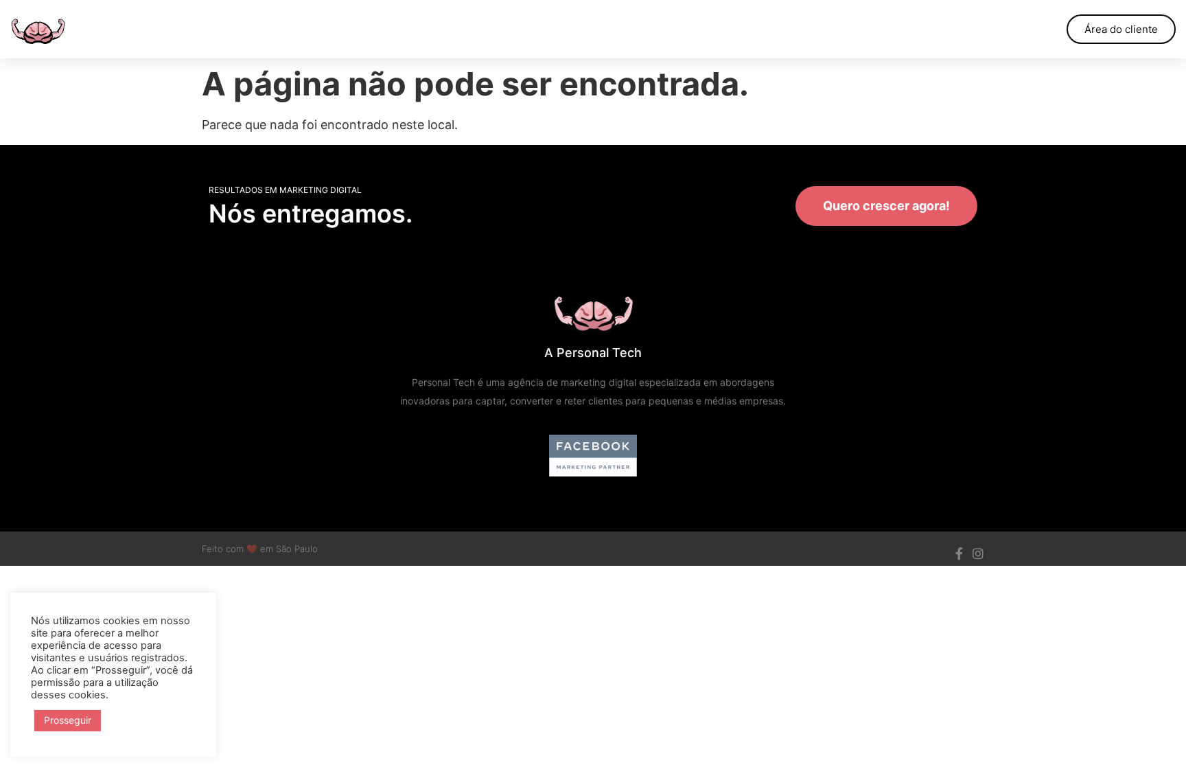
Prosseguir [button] (67, 720)
